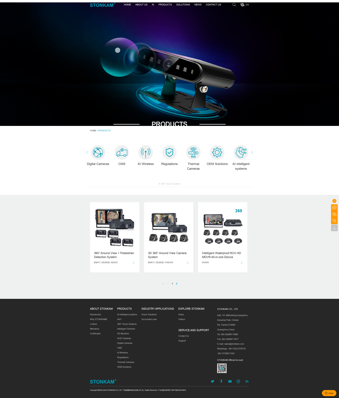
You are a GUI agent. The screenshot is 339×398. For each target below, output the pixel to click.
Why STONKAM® (98, 319)
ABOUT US (141, 4)
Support (182, 340)
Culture (93, 324)
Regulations (123, 357)
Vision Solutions (149, 314)
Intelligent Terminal (126, 329)
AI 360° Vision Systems (169, 184)
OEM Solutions (124, 367)
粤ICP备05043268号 (178, 390)
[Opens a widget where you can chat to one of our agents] (329, 393)
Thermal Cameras (125, 362)
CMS (119, 348)
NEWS (198, 4)
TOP (334, 229)
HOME (127, 4)
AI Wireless (122, 352)
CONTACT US (213, 4)
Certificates (95, 333)
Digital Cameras (124, 343)
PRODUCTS (165, 4)
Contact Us (183, 336)
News (181, 314)
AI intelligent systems (127, 314)
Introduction (95, 314)
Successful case (149, 319)
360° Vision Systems (127, 324)
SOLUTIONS (183, 4)
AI (153, 4)
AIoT (119, 319)
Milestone (94, 329)
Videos (181, 319)
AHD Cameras (124, 338)
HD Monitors (123, 333)
